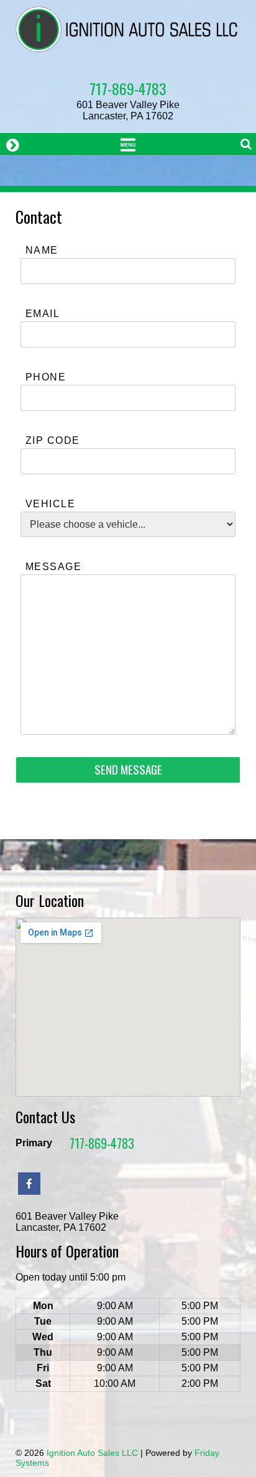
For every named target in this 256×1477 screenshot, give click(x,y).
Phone (45, 377)
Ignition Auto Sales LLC (92, 1453)
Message (53, 566)
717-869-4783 (128, 88)
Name (41, 250)
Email (42, 313)
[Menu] (128, 143)
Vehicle (50, 504)
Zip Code (52, 440)
